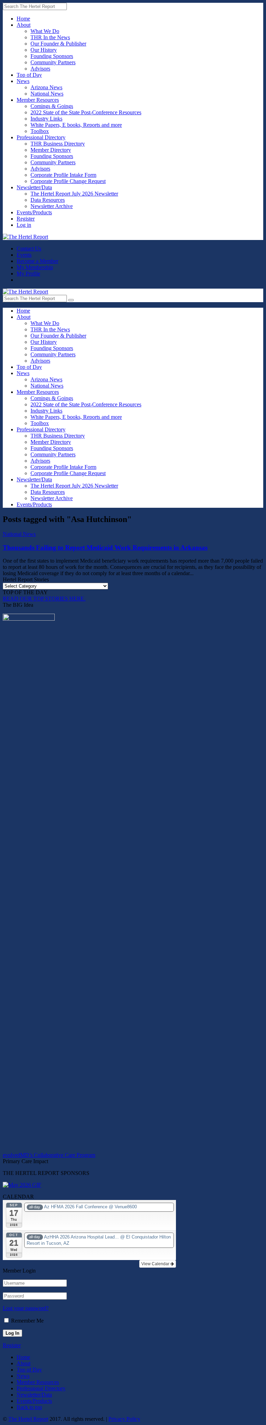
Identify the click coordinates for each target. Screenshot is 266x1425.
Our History (43, 50)
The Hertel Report (28, 1419)
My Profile (28, 273)
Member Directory (50, 150)
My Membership (35, 267)
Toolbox (39, 131)
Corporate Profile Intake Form (63, 175)
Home (23, 19)
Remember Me (27, 1321)
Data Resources (47, 200)
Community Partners (53, 62)
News (23, 81)
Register (26, 219)
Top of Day (29, 75)
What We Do (44, 31)
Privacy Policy (124, 1419)
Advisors (40, 69)
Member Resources (38, 100)
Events (24, 255)
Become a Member (37, 261)
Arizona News (46, 87)
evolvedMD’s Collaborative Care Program (49, 1155)
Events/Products (34, 212)
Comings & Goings (51, 106)
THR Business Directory (57, 144)
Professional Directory (41, 137)
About (23, 25)
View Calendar (155, 1263)
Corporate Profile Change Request (68, 181)
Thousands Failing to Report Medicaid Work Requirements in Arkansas (105, 547)
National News (46, 94)
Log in (24, 225)
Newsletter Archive (51, 206)
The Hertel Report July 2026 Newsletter (74, 194)
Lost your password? (25, 1308)
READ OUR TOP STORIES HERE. (44, 599)
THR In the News (50, 37)
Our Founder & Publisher (58, 44)
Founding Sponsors (51, 56)
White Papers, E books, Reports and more (76, 125)
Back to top (29, 1407)
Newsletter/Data (34, 187)
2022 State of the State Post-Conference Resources (85, 112)
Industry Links (46, 119)
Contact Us (29, 248)
